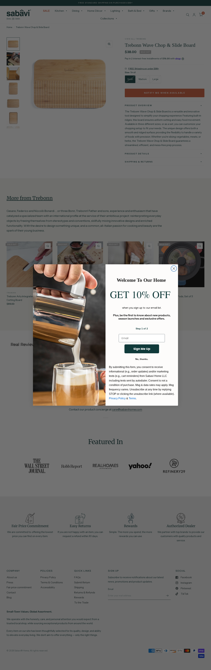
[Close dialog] (174, 268)
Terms (132, 398)
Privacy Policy (117, 398)
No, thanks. (141, 359)
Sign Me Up (141, 349)
